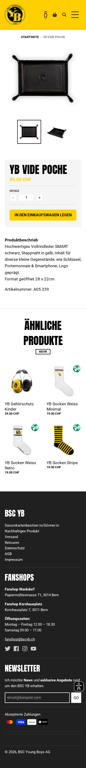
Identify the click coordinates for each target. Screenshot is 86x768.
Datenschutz (15, 548)
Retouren (12, 542)
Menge (14, 191)
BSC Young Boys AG (34, 752)
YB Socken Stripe (62, 462)
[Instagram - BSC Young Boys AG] (25, 648)
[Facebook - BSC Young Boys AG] (16, 648)
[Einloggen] (46, 14)
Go (76, 698)
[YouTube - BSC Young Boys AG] (33, 648)
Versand (11, 537)
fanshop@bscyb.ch (20, 639)
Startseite (30, 37)
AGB (8, 554)
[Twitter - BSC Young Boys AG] (8, 648)
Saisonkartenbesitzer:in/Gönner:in (32, 525)
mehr (43, 351)
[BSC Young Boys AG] (15, 23)
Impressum (14, 559)
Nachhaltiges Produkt (22, 531)
